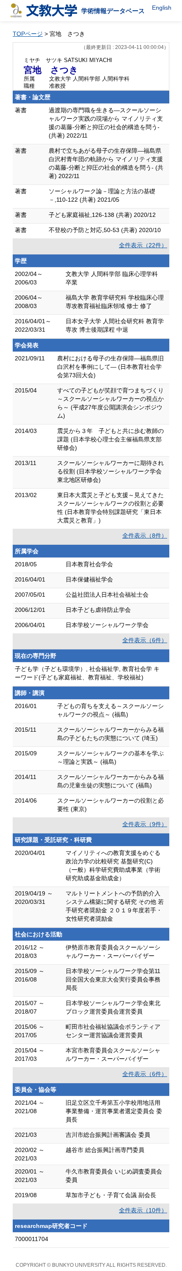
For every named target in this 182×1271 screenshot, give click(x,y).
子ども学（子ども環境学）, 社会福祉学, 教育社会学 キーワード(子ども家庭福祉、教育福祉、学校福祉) (87, 673)
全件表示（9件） (144, 824)
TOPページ (28, 33)
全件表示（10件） (143, 1210)
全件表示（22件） (143, 245)
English (161, 7)
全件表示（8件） (144, 535)
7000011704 (31, 1239)
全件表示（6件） (144, 640)
